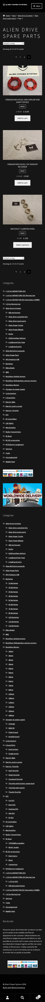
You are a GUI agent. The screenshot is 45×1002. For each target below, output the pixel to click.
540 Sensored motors (16, 886)
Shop (14, 15)
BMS (7, 372)
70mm (10, 685)
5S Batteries (13, 600)
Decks (10, 334)
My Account (7, 997)
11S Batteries (13, 622)
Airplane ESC (13, 809)
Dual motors (13, 749)
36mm (10, 656)
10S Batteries (13, 617)
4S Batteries (13, 596)
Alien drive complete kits (18, 317)
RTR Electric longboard (15, 444)
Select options (22, 245)
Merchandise (11, 427)
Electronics (12, 856)
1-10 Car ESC (13, 881)
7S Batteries (13, 609)
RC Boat (9, 436)
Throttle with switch (16, 788)
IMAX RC (11, 728)
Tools (8, 453)
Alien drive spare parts (17, 321)
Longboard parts (15, 346)
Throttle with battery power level (21, 783)
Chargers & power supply (15, 389)
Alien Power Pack (12, 355)
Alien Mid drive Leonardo (15, 351)
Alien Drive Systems (25, 15)
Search (22, 997)
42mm (10, 664)
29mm (10, 651)
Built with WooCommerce (14, 987)
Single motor (13, 754)
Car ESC (11, 800)
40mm (10, 660)
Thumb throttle (14, 792)
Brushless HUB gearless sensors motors (21, 381)
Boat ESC (12, 805)
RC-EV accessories (13, 440)
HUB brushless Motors (17, 338)
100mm (11, 694)
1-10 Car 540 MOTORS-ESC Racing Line (20, 295)
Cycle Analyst (11, 393)
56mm (10, 673)
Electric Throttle (12, 410)
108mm (11, 698)
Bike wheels (10, 368)
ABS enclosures (14, 312)
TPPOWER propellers (16, 843)
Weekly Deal (10, 462)
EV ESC (11, 817)
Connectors (13, 864)
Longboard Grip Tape (16, 342)
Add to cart (23, 118)
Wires (10, 860)
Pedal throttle (14, 775)
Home (8, 15)
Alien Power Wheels (15, 329)
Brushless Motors (12, 385)
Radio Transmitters (13, 432)
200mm (11, 711)
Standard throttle (15, 779)
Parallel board (13, 737)
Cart (35, 995)
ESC (7, 415)
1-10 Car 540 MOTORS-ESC (16, 291)
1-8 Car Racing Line (13, 304)
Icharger (11, 724)
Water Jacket (13, 847)
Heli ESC (11, 813)
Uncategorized (11, 457)
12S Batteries (13, 626)
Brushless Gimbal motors (15, 376)
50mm (10, 668)
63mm (10, 681)
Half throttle (13, 771)
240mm (11, 715)
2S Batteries (13, 587)
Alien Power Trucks (15, 325)
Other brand (13, 732)
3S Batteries (13, 592)
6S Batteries (13, 604)
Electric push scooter (14, 406)
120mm (11, 702)
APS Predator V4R (12, 359)
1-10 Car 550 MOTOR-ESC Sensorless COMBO (23, 300)
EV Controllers (11, 419)
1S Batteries (13, 583)
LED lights (10, 423)
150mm (11, 707)
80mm (10, 690)
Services (9, 449)
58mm (10, 677)
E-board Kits (10, 398)
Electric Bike (10, 402)
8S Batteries (13, 613)
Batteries (9, 364)
